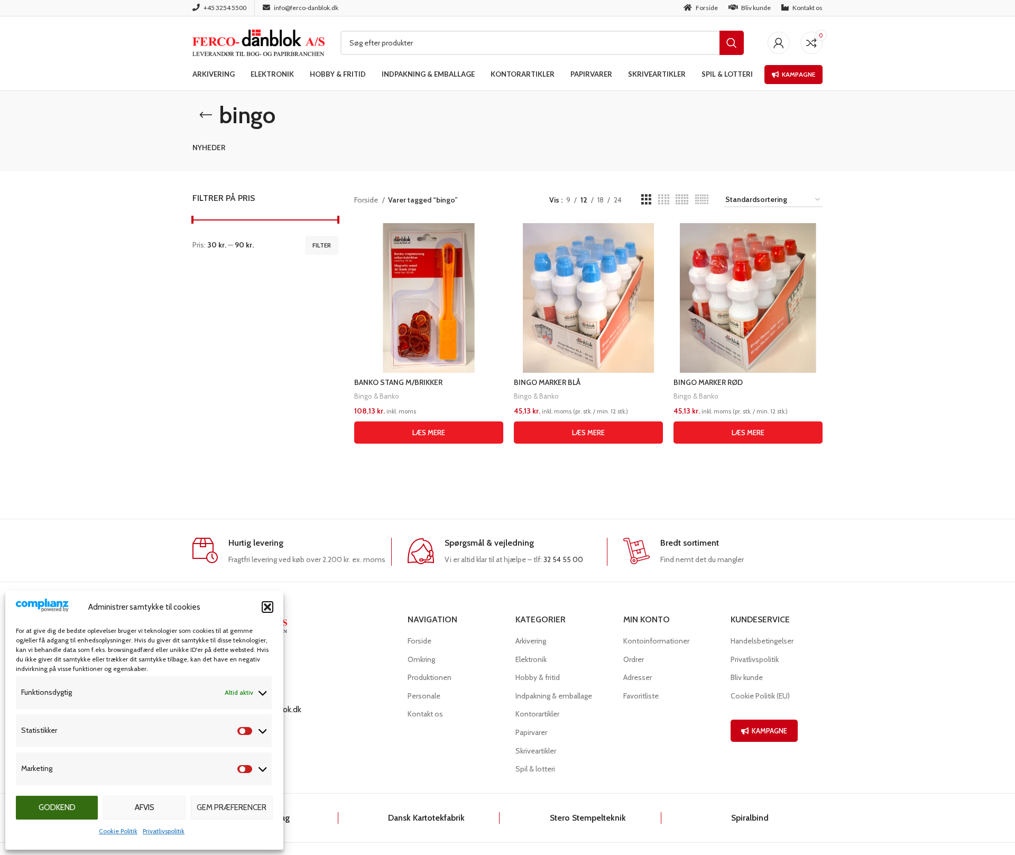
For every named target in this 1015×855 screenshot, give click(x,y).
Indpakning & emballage (553, 696)
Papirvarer (531, 732)
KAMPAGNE (769, 731)
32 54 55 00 (563, 559)
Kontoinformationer (656, 641)
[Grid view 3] (646, 199)
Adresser (637, 677)
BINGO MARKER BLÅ (547, 382)
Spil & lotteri (535, 769)
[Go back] (205, 115)
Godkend (57, 807)
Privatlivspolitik (163, 831)
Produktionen (429, 677)
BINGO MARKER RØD (708, 382)
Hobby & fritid (537, 677)
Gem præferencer (231, 807)
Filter (321, 245)
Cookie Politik (118, 831)
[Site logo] (258, 42)
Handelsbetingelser (762, 641)
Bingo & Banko (376, 396)
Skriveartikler (535, 751)
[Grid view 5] (682, 199)
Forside (367, 200)
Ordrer (633, 659)
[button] (267, 607)
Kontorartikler (537, 714)
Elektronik (531, 659)
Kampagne (798, 74)
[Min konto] (778, 42)
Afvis (144, 807)
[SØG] (731, 43)
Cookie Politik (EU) (760, 696)
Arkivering (530, 641)
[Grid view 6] (701, 199)
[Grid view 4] (663, 199)
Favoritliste (641, 696)
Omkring (421, 659)
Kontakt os (425, 714)
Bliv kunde (747, 677)
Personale (424, 696)
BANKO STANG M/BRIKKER (398, 382)
